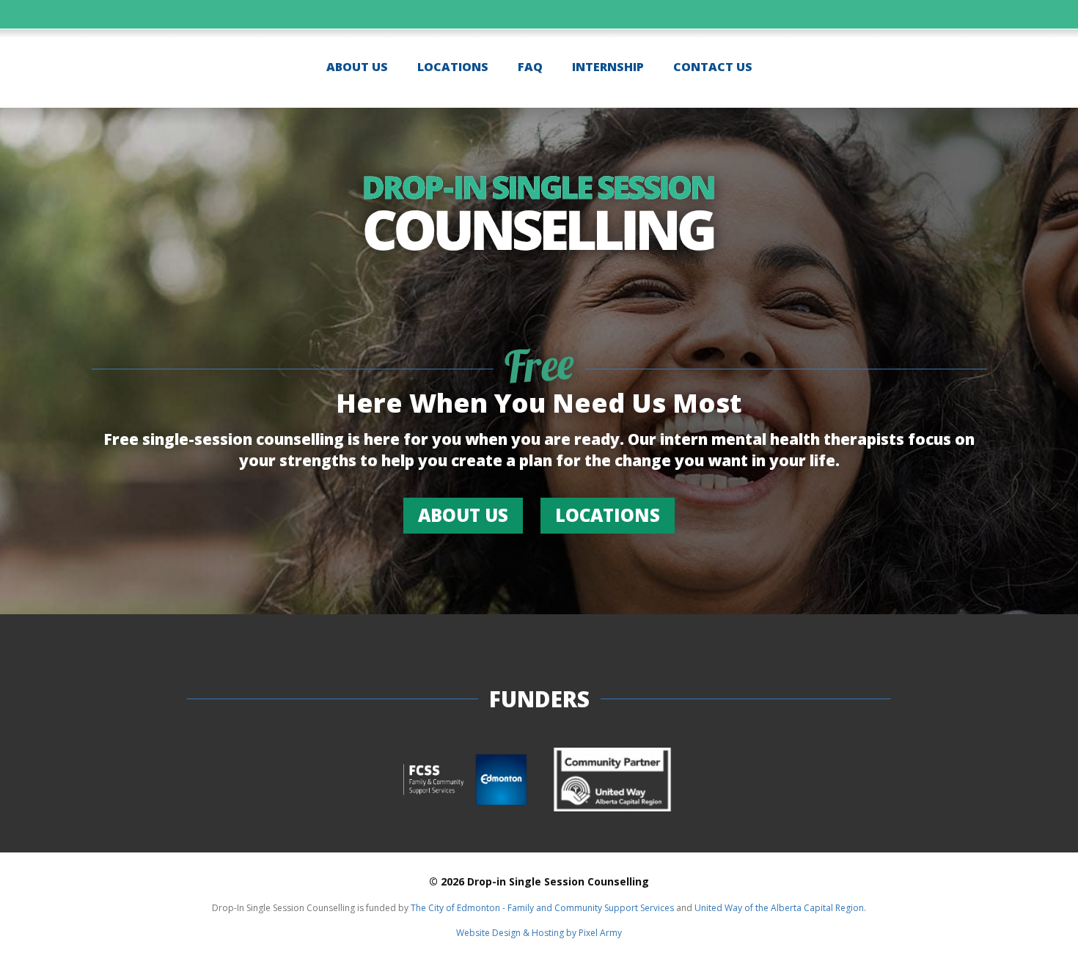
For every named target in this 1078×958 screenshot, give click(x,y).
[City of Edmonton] (465, 780)
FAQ (530, 67)
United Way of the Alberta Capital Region (779, 908)
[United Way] (612, 781)
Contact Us (712, 67)
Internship (608, 67)
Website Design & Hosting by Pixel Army (539, 932)
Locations (452, 67)
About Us (357, 67)
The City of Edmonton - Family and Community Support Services (542, 908)
